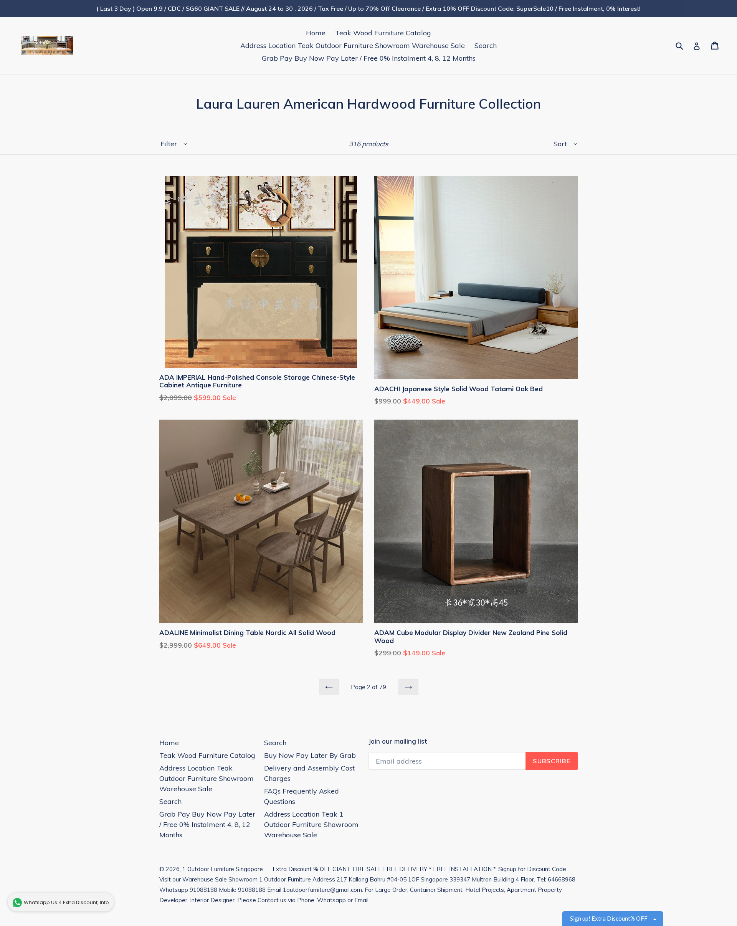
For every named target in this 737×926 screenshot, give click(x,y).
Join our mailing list (397, 741)
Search (485, 45)
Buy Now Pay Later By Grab (310, 755)
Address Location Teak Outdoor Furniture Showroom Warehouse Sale (352, 45)
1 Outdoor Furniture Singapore (222, 869)
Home (316, 32)
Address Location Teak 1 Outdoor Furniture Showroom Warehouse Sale (311, 824)
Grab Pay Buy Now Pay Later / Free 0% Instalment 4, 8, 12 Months (369, 58)
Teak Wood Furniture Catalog (383, 32)
